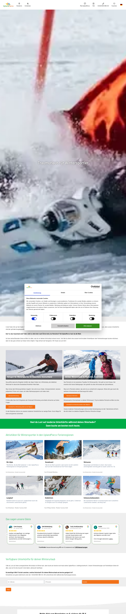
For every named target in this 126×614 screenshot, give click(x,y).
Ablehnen (38, 326)
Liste (108, 596)
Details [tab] (63, 292)
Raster (117, 596)
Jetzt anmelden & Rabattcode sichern (55, 343)
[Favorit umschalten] (7, 603)
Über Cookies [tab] (89, 292)
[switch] (53, 318)
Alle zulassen (88, 326)
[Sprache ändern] (121, 4)
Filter (8, 589)
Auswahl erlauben (63, 326)
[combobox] (98, 596)
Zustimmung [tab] (37, 293)
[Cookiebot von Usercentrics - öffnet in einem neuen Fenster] (92, 287)
